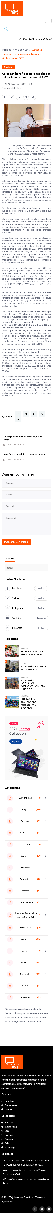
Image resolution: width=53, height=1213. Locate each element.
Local (23, 663)
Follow (41, 588)
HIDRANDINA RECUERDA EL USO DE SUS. (33, 668)
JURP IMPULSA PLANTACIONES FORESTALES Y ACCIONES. (29, 704)
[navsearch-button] (5, 29)
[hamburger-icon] (48, 21)
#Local (8, 67)
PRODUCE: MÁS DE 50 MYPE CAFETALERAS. (32, 653)
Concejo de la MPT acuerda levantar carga (22, 438)
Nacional (25, 648)
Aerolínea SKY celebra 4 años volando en (25, 454)
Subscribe (41, 618)
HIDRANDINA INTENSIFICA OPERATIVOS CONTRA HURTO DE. (33, 685)
